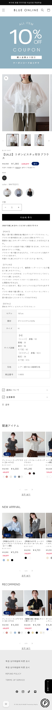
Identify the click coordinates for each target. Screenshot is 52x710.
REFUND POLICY (13, 673)
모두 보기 (26, 494)
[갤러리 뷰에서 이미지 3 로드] (39, 140)
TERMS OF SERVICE (15, 679)
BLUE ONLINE (22, 704)
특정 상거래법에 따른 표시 (18, 661)
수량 (4, 202)
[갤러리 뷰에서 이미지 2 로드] (26, 140)
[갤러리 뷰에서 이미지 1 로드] (13, 140)
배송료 (17, 167)
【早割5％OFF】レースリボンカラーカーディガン (34, 542)
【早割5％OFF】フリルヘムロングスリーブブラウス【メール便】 (12, 543)
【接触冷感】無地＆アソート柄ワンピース (34, 620)
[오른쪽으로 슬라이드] (49, 141)
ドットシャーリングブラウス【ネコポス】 (12, 461)
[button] (3, 10)
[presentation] (22, 477)
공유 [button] (7, 404)
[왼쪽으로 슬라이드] (3, 141)
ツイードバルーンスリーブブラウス (34, 461)
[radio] (4, 178)
